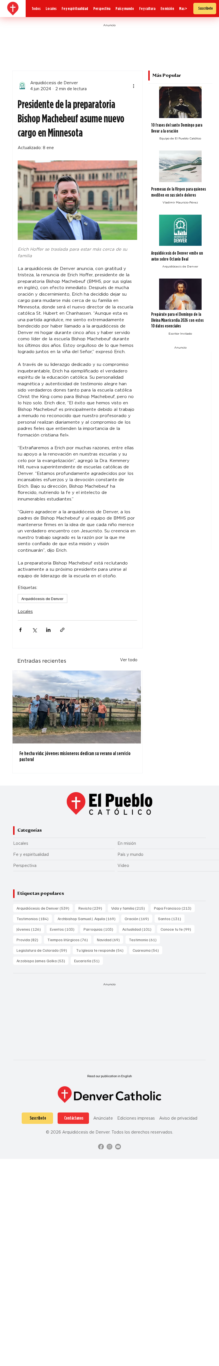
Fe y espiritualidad (31, 854)
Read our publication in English (109, 1076)
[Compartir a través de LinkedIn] (48, 629)
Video (123, 865)
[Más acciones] (133, 86)
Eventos (64, 929)
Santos (171, 918)
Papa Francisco (174, 907)
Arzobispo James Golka (42, 960)
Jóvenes (30, 929)
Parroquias (100, 929)
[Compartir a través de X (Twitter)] (34, 629)
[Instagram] (109, 1146)
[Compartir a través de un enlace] (62, 629)
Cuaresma (147, 950)
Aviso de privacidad (178, 1118)
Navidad (110, 939)
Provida (29, 939)
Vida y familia (129, 907)
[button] (183, 8)
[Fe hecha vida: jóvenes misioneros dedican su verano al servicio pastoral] (77, 707)
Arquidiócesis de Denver (42, 598)
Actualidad (138, 929)
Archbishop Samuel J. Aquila (88, 918)
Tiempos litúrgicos (69, 939)
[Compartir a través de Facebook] (20, 629)
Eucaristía (88, 960)
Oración (138, 918)
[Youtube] (118, 1146)
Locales (25, 611)
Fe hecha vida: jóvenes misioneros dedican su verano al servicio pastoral (75, 756)
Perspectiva (24, 865)
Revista (92, 907)
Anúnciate (103, 1118)
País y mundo (130, 854)
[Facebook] (101, 1146)
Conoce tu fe (177, 929)
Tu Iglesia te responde (101, 950)
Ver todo (128, 660)
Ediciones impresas (136, 1118)
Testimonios (34, 918)
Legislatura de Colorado (43, 950)
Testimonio (144, 939)
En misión (126, 843)
